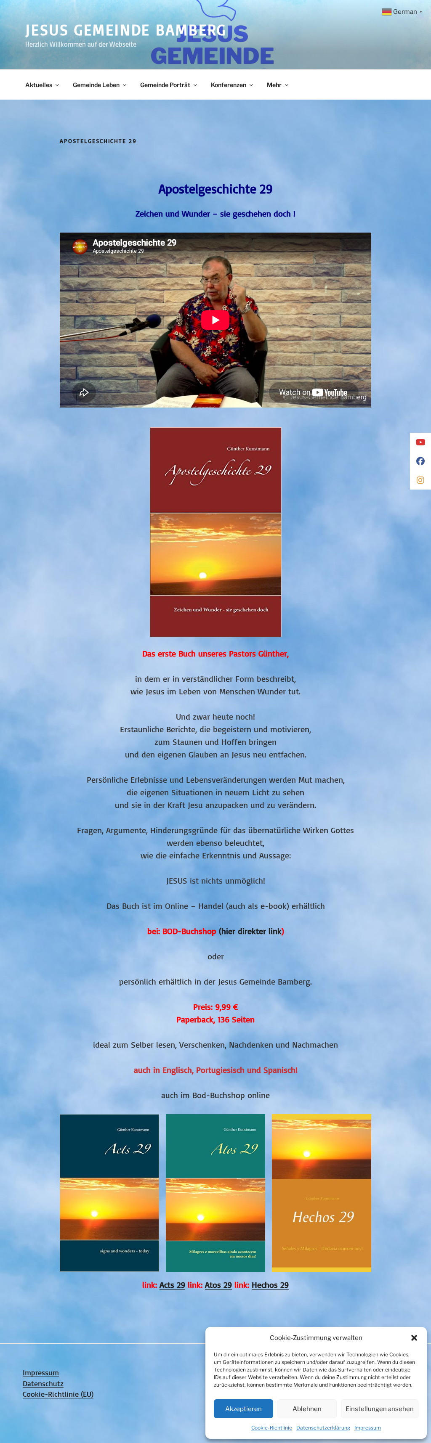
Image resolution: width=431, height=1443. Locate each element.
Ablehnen (307, 1409)
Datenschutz (43, 1383)
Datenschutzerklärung (323, 1427)
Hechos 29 (270, 1284)
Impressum (367, 1427)
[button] (414, 1338)
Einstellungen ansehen (380, 1409)
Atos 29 (218, 1284)
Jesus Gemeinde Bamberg (125, 29)
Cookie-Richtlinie (271, 1427)
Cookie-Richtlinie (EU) (58, 1393)
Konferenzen (228, 84)
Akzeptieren (243, 1409)
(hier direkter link (250, 931)
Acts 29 (172, 1284)
